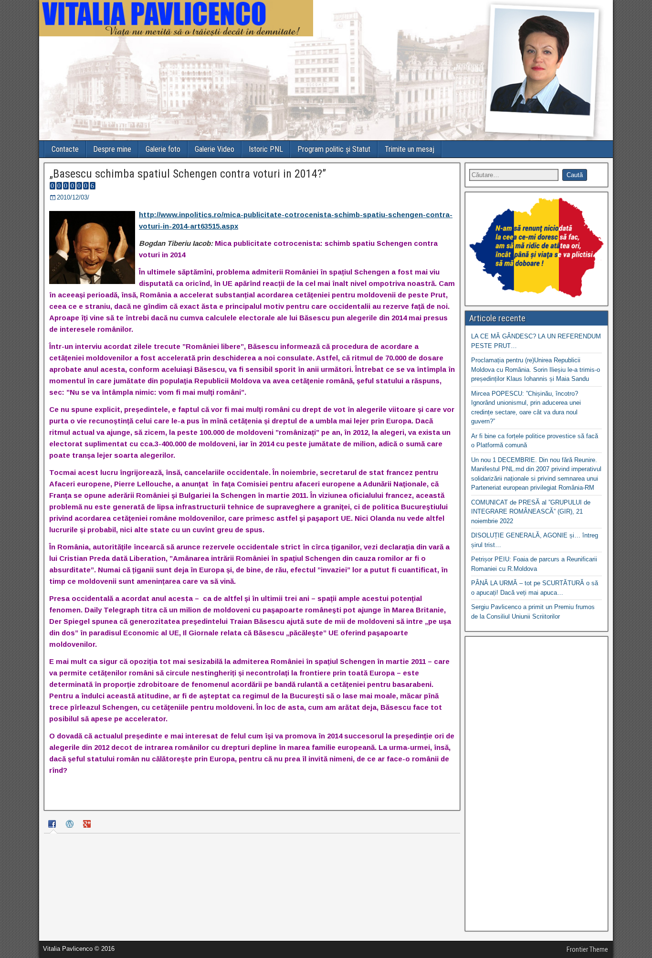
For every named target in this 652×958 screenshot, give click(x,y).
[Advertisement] (536, 784)
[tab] (53, 825)
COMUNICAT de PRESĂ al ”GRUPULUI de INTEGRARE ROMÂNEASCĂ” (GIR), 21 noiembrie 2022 (530, 512)
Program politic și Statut (333, 149)
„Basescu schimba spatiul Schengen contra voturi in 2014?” (187, 173)
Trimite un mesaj (409, 149)
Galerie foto (163, 149)
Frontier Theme (587, 949)
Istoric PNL (266, 149)
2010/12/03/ (73, 197)
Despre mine (112, 149)
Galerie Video (214, 149)
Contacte (65, 149)
